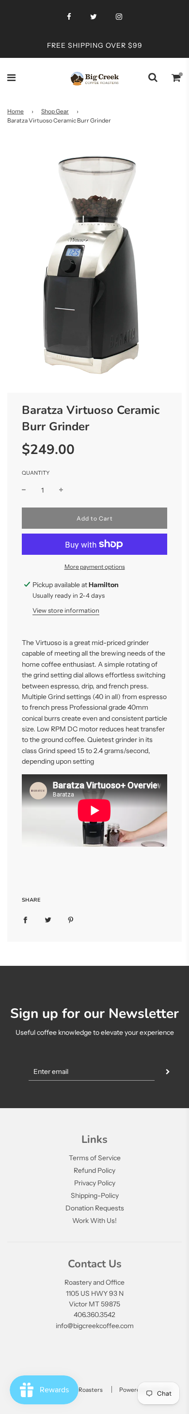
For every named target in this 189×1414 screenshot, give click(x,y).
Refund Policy (94, 1170)
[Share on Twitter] (48, 919)
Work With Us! (94, 1220)
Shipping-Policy (95, 1195)
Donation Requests (94, 1208)
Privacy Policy (94, 1183)
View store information (65, 610)
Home (15, 111)
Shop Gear (55, 111)
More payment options (94, 566)
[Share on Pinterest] (70, 919)
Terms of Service (95, 1157)
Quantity (35, 472)
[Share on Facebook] (25, 919)
